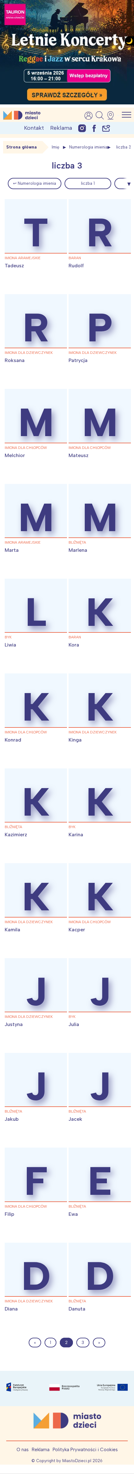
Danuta (77, 1309)
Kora (74, 645)
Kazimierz (16, 835)
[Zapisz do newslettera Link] (106, 128)
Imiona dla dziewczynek (29, 352)
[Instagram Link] (82, 128)
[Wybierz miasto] (112, 115)
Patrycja (78, 360)
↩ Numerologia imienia (34, 183)
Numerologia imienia (88, 147)
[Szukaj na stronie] (100, 115)
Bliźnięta (77, 542)
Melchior (15, 455)
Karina (76, 835)
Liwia (10, 645)
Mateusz (79, 455)
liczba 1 (88, 183)
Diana (11, 1309)
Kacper (77, 930)
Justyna (14, 1024)
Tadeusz (14, 266)
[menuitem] (34, 183)
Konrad (13, 740)
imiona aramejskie (23, 258)
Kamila (12, 930)
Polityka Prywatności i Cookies (85, 1449)
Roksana (15, 360)
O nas (23, 1449)
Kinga (75, 740)
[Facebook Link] (94, 128)
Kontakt (34, 127)
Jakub (12, 1119)
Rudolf (76, 266)
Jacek (75, 1119)
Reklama (61, 127)
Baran (75, 258)
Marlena (78, 550)
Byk (8, 637)
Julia (74, 1024)
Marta (12, 550)
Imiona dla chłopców (26, 447)
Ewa (73, 1214)
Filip (9, 1214)
